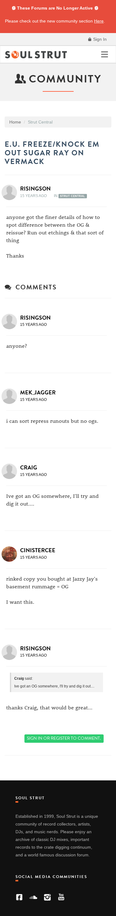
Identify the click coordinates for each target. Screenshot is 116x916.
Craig (28, 468)
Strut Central (72, 196)
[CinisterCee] (11, 554)
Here (99, 21)
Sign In (99, 39)
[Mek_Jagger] (11, 396)
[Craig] (11, 471)
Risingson (35, 189)
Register (60, 738)
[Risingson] (11, 192)
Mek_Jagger (38, 393)
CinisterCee (37, 550)
